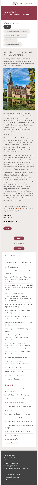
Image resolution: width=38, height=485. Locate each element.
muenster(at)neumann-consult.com (18, 468)
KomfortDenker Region (12, 379)
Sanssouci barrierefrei (11, 439)
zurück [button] (19, 238)
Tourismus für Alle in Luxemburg (14, 367)
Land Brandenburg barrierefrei (14, 375)
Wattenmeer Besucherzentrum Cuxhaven (17, 414)
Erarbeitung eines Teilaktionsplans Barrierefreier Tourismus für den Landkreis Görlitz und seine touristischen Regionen (17, 345)
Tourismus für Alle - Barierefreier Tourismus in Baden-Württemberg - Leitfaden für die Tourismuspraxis (18, 279)
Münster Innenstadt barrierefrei (14, 371)
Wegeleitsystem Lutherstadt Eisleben (16, 418)
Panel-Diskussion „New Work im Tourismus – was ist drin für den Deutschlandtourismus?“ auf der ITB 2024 (19, 337)
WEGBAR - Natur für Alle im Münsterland (17, 395)
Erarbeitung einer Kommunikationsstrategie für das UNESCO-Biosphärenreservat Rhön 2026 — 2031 (19, 288)
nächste (19, 248)
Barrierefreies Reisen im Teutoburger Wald (17, 431)
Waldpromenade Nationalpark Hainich (16, 399)
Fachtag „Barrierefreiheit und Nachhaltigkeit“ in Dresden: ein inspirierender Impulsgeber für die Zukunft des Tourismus (19, 265)
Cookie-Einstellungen (12, 477)
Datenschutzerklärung (13, 474)
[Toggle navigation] (4, 3)
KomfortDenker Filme (11, 435)
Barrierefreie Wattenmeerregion (14, 402)
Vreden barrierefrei (10, 410)
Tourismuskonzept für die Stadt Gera (16, 358)
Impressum (9, 480)
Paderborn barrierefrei (11, 443)
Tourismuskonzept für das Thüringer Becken (18, 406)
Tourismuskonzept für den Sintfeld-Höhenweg (18, 421)
